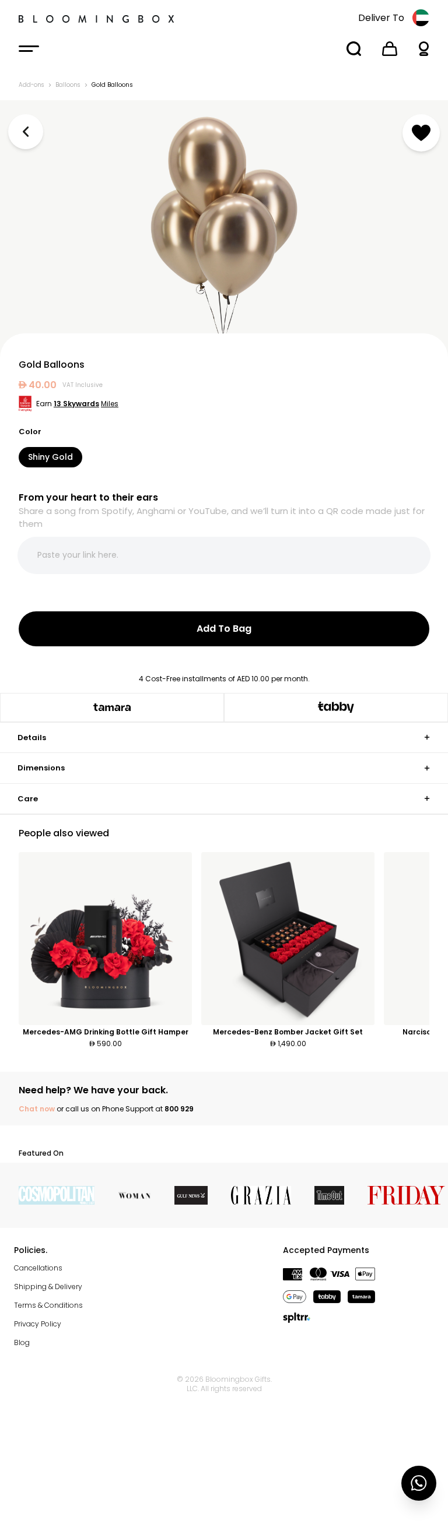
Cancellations (38, 1268)
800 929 (179, 1109)
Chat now (37, 1109)
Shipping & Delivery (48, 1286)
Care (28, 798)
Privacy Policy (37, 1324)
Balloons (67, 84)
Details (32, 737)
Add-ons (31, 84)
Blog (22, 1342)
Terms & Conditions (48, 1305)
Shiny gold (50, 457)
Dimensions (41, 767)
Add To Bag (224, 628)
